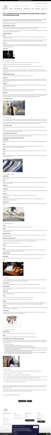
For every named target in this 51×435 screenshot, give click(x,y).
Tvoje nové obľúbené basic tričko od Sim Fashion (18, 415)
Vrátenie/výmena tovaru (6, 422)
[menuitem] (6, 9)
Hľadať (27, 6)
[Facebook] (37, 419)
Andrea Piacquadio (8, 117)
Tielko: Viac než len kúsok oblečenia (18, 418)
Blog (3, 416)
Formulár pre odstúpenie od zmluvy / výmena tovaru (7, 424)
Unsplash (13, 60)
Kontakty (4, 417)
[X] (39, 419)
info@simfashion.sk (41, 415)
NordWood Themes (8, 329)
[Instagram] (41, 419)
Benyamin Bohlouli (8, 60)
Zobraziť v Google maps (30, 420)
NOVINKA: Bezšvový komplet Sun (18, 417)
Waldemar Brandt (7, 174)
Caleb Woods (7, 223)
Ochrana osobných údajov (6, 420)
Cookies (4, 421)
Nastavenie (15, 433)
